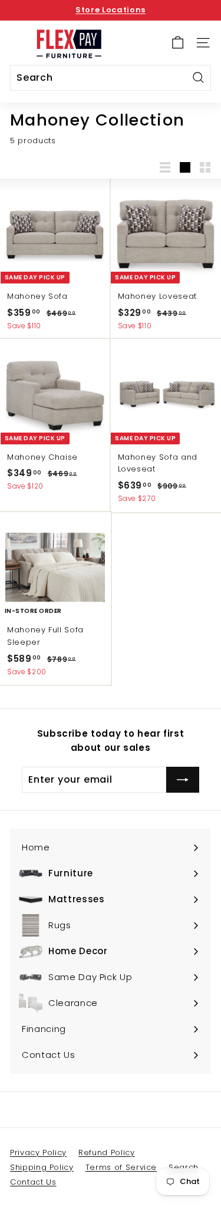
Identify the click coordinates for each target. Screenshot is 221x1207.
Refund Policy (106, 1152)
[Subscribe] (182, 780)
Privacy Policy (38, 1152)
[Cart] (178, 42)
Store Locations (110, 9)
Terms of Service (121, 1167)
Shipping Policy (42, 1167)
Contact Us (33, 1182)
